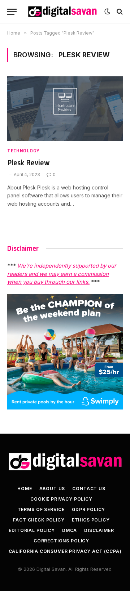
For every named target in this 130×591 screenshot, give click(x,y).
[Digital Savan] (62, 11)
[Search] (119, 12)
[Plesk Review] (65, 108)
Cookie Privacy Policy (61, 499)
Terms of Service (41, 509)
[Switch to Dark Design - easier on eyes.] (107, 11)
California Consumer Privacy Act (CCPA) (65, 551)
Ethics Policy (91, 520)
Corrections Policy (61, 540)
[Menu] (12, 12)
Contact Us (88, 488)
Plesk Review (28, 163)
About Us (52, 488)
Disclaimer (99, 530)
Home (24, 488)
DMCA (69, 530)
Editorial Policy (32, 530)
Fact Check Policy (38, 520)
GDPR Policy (88, 509)
